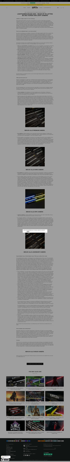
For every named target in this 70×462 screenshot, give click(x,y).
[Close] (46, 230)
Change (28, 231)
